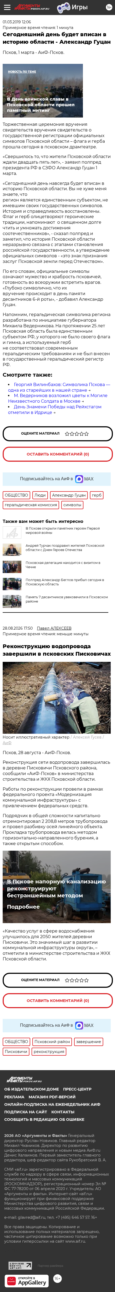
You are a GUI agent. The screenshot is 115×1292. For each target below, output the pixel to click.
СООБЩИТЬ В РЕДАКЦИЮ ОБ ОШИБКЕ (44, 1119)
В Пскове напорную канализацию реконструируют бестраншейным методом (56, 888)
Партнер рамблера (50, 1265)
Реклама (14, 1097)
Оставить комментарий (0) (58, 454)
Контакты (62, 1112)
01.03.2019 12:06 (17, 22)
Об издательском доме (31, 1089)
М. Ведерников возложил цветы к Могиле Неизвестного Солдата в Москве (58, 398)
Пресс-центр (77, 1089)
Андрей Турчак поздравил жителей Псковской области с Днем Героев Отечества (65, 548)
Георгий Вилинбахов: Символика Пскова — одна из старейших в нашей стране (59, 387)
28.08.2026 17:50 (18, 628)
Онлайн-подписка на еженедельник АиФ (52, 1104)
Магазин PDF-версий (52, 1097)
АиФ (7, 742)
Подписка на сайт (25, 1112)
